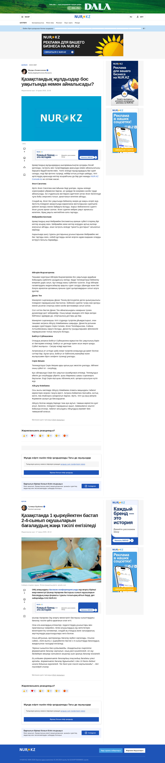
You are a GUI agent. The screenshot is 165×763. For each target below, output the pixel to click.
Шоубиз (23, 23)
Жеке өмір (50, 23)
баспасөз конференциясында (64, 590)
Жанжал (59, 23)
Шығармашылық (38, 23)
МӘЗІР (27, 17)
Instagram (92, 486)
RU (131, 17)
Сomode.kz (37, 179)
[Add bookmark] (24, 175)
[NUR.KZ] (82, 17)
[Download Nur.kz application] (82, 6)
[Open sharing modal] (24, 167)
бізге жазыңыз (58, 420)
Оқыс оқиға (68, 23)
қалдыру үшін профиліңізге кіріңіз (73, 464)
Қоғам (23, 501)
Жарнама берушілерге (134, 750)
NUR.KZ (94, 176)
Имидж (77, 23)
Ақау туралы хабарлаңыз (111, 750)
